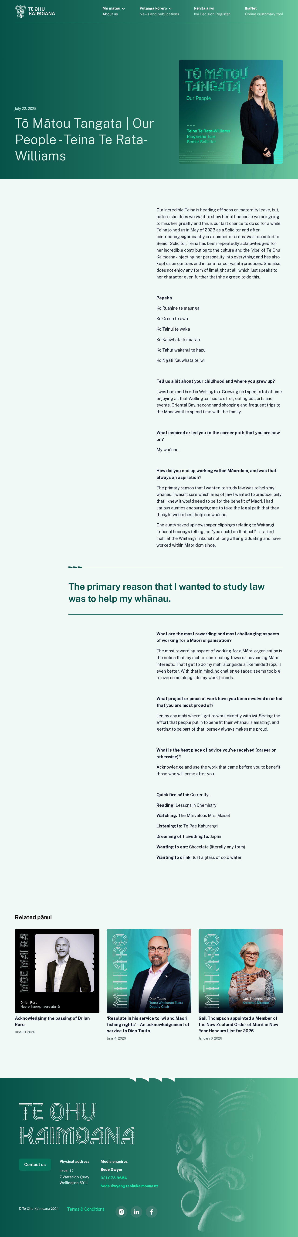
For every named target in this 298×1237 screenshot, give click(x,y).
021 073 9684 (114, 1178)
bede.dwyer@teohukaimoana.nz (129, 1186)
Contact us (35, 1164)
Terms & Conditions (86, 1209)
